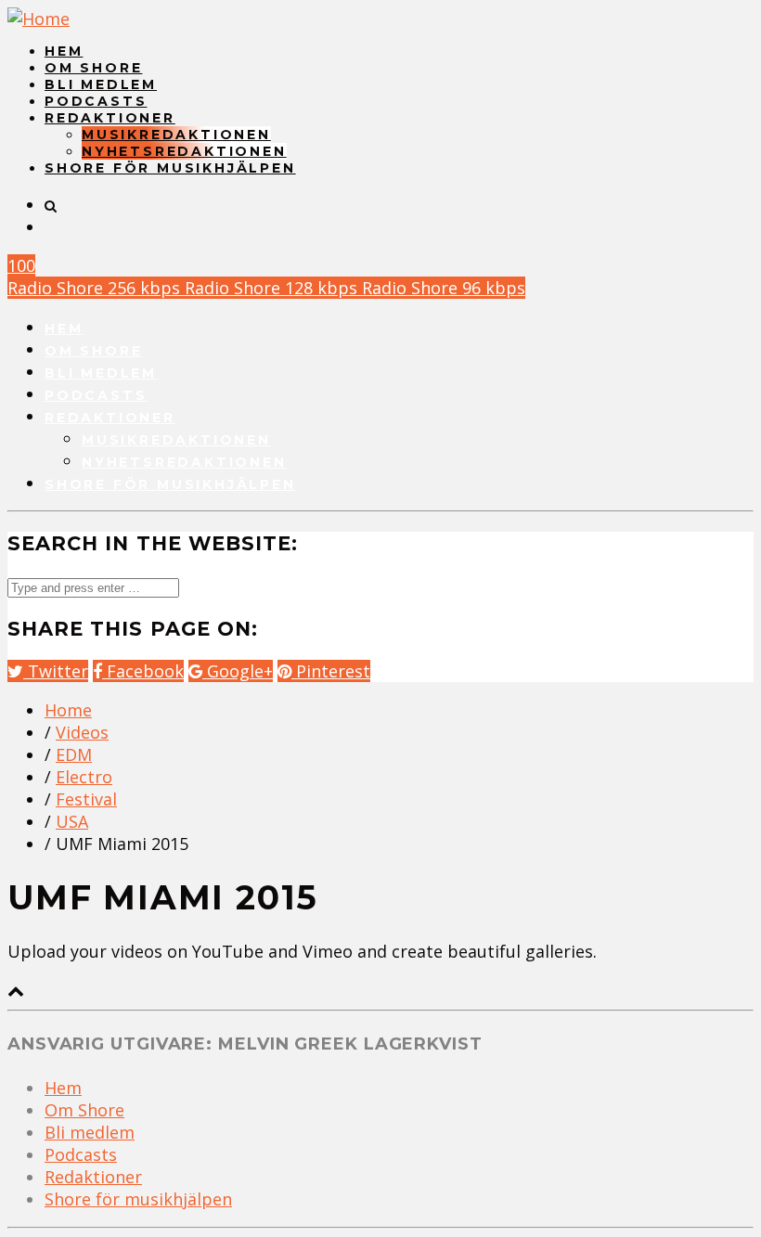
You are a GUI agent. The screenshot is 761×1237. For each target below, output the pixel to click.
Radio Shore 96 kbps (443, 288)
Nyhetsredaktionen (184, 151)
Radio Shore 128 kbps (273, 288)
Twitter (55, 671)
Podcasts (96, 101)
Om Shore (93, 67)
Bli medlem (101, 84)
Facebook (143, 671)
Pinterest (330, 671)
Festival (86, 799)
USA (72, 821)
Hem (64, 51)
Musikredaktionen (176, 134)
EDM (74, 754)
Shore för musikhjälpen (170, 168)
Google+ (237, 671)
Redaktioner (110, 118)
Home (68, 710)
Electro (84, 777)
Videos (82, 732)
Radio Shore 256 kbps (96, 288)
